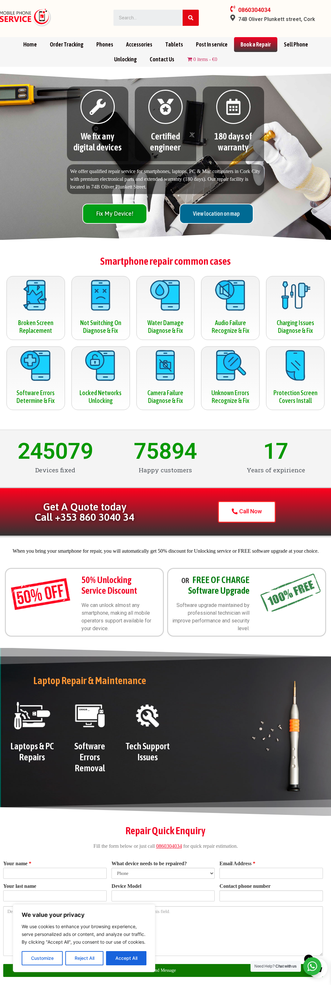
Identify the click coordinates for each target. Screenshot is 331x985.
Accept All (126, 958)
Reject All (84, 958)
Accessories (139, 44)
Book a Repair (255, 44)
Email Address (237, 863)
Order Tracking (66, 44)
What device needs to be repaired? (149, 863)
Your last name (19, 886)
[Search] (191, 18)
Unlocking (125, 59)
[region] (84, 938)
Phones (104, 44)
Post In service (212, 44)
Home (30, 44)
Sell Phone (296, 44)
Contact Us (162, 59)
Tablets (174, 44)
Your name (17, 863)
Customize (42, 958)
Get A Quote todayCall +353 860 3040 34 (84, 512)
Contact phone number (245, 886)
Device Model (126, 886)
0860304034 (169, 846)
